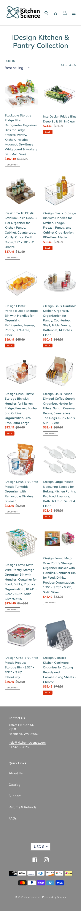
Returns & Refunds (22, 807)
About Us (16, 773)
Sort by (10, 61)
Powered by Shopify (54, 897)
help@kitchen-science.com (27, 742)
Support (15, 796)
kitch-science (33, 897)
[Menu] (73, 12)
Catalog (15, 785)
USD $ (39, 846)
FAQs (13, 818)
